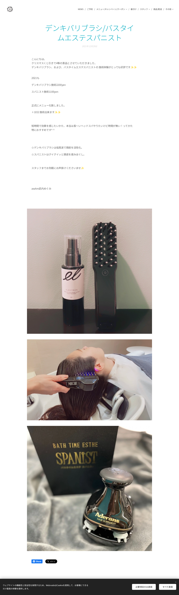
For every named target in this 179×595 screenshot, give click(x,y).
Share (38, 561)
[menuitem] (81, 9)
